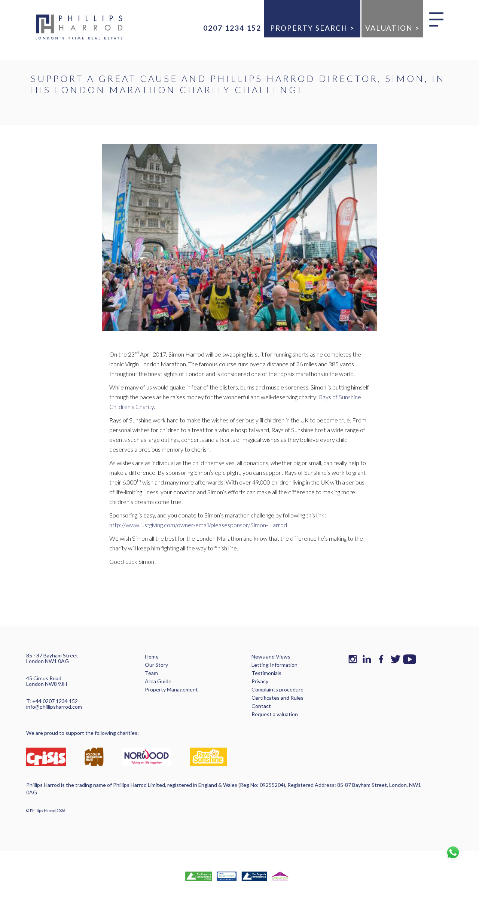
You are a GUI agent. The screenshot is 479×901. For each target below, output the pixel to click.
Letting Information (274, 665)
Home (152, 656)
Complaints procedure (277, 689)
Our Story (156, 665)
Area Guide (158, 681)
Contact (261, 706)
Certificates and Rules (277, 697)
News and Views (270, 656)
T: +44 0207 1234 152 (52, 701)
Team (151, 673)
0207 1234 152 (232, 28)
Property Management (171, 689)
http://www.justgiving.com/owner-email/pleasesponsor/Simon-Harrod (198, 524)
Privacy (259, 681)
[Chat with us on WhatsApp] (453, 852)
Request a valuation (274, 714)
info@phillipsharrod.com (54, 706)
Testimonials (266, 673)
